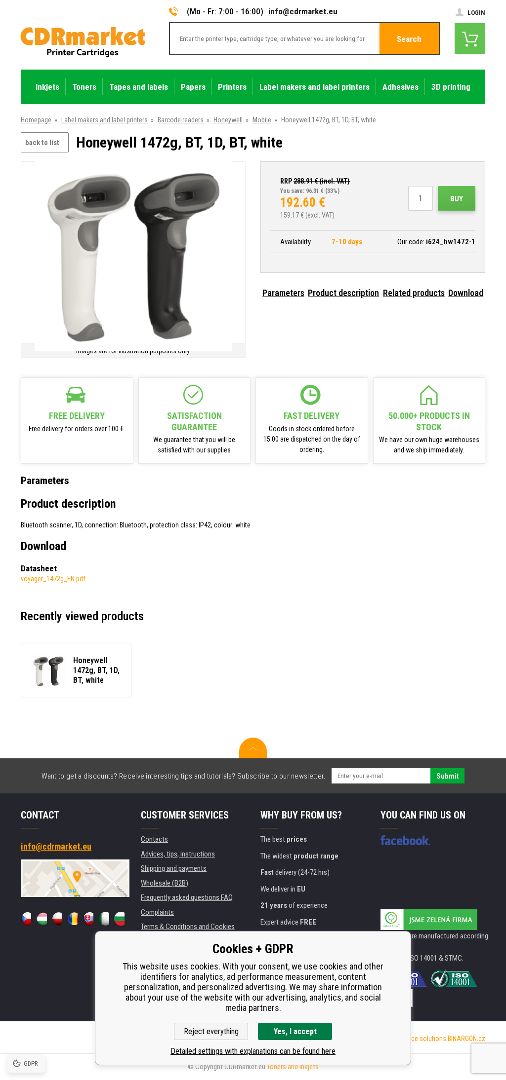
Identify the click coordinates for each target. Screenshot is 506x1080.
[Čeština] (26, 919)
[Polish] (57, 919)
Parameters (283, 293)
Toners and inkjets (293, 1066)
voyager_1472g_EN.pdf (53, 579)
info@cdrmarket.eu (302, 11)
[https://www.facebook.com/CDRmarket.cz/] (405, 840)
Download (465, 293)
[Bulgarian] (119, 919)
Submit (447, 776)
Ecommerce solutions (415, 1039)
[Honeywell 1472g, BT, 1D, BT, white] (133, 253)
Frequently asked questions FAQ (187, 897)
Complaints (157, 912)
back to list (42, 142)
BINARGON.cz (466, 1039)
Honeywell (228, 120)
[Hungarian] (41, 919)
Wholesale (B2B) (164, 883)
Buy (456, 198)
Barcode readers (181, 120)
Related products (414, 293)
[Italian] (103, 919)
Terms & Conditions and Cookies (188, 926)
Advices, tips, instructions (178, 854)
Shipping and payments (174, 868)
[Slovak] (88, 919)
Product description (343, 293)
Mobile (262, 120)
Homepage (36, 120)
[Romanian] (72, 919)
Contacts (154, 839)
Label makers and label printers (104, 120)
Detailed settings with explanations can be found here (253, 1051)
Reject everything (211, 1031)
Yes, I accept (295, 1031)
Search (409, 39)
